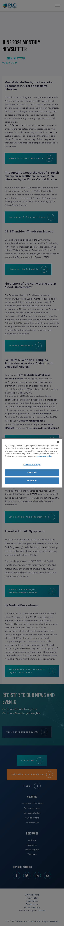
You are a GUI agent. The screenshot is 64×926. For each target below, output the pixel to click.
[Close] (58, 441)
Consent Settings (31, 464)
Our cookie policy (44, 456)
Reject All (32, 472)
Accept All (32, 480)
